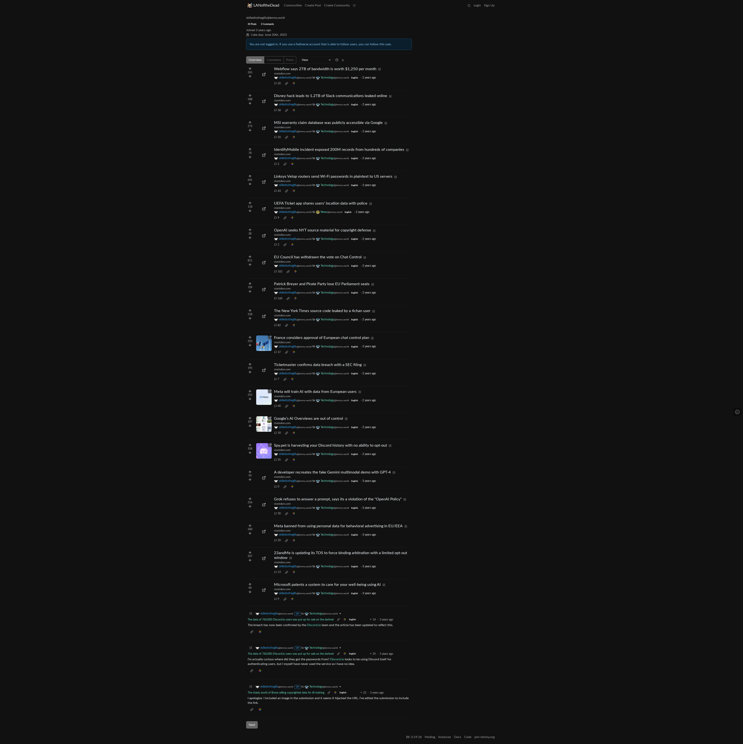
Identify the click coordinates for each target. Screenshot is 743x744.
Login (477, 5)
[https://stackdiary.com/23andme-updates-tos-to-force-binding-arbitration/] (264, 558)
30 (279, 513)
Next (252, 724)
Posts (290, 59)
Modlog (430, 737)
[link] (286, 83)
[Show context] (338, 620)
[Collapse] (251, 614)
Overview (255, 59)
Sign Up (489, 5)
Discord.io (314, 625)
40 (279, 406)
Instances (444, 737)
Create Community (337, 5)
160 (280, 298)
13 (279, 572)
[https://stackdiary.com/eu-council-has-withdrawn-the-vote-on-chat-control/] (264, 262)
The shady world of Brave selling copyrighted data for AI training (286, 692)
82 (279, 325)
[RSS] (343, 59)
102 (280, 271)
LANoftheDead (266, 5)
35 (279, 459)
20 (279, 83)
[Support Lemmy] (354, 5)
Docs (457, 737)
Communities (293, 5)
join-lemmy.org (484, 737)
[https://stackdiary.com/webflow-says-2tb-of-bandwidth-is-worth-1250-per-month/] (264, 74)
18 (279, 433)
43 (279, 191)
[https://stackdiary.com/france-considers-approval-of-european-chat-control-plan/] (264, 343)
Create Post (313, 5)
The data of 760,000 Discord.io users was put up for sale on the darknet (291, 619)
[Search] (469, 5)
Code (467, 737)
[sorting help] (336, 59)
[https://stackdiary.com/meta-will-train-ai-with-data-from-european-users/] (264, 397)
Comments (274, 59)
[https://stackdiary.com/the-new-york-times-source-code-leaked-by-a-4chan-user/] (264, 316)
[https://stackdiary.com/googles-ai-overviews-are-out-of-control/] (264, 424)
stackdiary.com (282, 73)
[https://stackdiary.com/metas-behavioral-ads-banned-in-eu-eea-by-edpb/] (264, 531)
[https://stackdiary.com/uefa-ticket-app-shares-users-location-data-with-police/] (264, 209)
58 (279, 110)
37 (279, 352)
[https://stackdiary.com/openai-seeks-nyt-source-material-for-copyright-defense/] (264, 235)
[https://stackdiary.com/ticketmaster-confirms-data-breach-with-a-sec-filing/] (264, 370)
